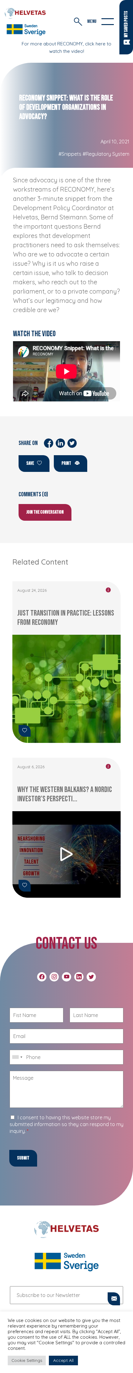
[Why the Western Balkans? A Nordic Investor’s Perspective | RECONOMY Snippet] (66, 854)
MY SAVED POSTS (126, 24)
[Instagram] (54, 976)
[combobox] (17, 1057)
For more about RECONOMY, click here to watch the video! (66, 47)
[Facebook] (41, 976)
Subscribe (114, 1299)
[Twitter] (91, 976)
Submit (23, 1158)
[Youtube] (66, 976)
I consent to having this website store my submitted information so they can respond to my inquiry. (66, 1124)
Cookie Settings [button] (26, 1360)
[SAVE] (25, 731)
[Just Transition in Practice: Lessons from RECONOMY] (66, 689)
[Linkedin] (79, 976)
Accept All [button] (63, 1360)
